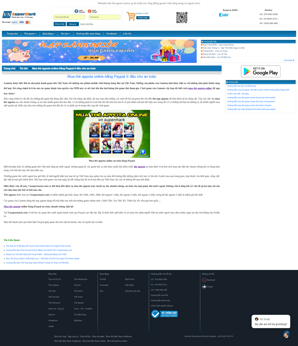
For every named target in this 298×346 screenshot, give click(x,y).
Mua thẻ (52, 274)
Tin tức (24, 68)
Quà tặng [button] (48, 33)
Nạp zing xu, (73, 336)
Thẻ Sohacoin (54, 303)
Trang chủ (12, 33)
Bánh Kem (129, 279)
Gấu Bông (129, 285)
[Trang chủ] (19, 17)
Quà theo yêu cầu (132, 291)
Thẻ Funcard (53, 297)
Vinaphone (53, 320)
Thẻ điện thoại (80, 315)
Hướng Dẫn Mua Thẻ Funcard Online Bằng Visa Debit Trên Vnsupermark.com (39, 250)
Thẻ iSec (52, 291)
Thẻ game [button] (29, 33)
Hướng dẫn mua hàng (88, 33)
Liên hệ (127, 33)
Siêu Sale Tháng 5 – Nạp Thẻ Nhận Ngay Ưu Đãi (224, 48)
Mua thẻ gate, (98, 336)
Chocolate (104, 285)
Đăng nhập (59, 24)
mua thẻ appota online (200, 88)
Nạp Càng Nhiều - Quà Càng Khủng (218, 45)
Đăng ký (72, 24)
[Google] (92, 11)
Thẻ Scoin (78, 297)
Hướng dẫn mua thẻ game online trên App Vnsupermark (251, 101)
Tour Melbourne (80, 279)
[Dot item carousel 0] (99, 59)
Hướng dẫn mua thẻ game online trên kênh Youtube (249, 105)
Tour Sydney (53, 285)
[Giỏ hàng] (131, 16)
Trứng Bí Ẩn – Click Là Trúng (215, 51)
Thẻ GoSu (78, 291)
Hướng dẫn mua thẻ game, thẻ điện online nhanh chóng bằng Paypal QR (258, 90)
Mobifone (78, 320)
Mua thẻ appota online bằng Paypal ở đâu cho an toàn (64, 68)
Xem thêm (288, 60)
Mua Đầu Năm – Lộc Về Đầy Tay (216, 57)
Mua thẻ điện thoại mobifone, (119, 336)
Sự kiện (103, 279)
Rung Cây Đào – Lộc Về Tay (215, 54)
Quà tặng (104, 274)
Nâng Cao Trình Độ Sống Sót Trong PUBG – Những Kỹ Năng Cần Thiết (36, 254)
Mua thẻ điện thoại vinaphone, (67, 341)
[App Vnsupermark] (260, 71)
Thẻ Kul (77, 285)
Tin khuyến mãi (209, 42)
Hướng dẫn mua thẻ (159, 295)
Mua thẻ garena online (117, 341)
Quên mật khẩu (86, 24)
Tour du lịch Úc (54, 279)
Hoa (101, 291)
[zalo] (186, 17)
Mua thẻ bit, (85, 336)
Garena (51, 315)
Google (209, 287)
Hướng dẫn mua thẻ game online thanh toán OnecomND (251, 98)
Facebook (210, 280)
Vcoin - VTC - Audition (83, 309)
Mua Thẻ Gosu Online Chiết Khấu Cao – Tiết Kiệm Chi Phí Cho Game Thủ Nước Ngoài (42, 259)
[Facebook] (79, 11)
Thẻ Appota (79, 303)
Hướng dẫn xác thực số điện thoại (241, 86)
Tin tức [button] (64, 33)
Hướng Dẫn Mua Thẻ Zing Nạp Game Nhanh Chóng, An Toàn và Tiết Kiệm (37, 263)
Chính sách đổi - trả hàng (238, 94)
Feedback (111, 33)
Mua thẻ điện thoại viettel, (94, 341)
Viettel (51, 326)
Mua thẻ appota (12, 206)
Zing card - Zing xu (56, 309)
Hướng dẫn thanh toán (160, 300)
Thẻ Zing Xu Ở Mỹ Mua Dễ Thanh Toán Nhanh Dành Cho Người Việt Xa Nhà (38, 246)
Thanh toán (143, 18)
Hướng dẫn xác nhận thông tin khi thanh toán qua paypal (251, 109)
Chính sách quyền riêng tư (162, 306)
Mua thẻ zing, (60, 336)
